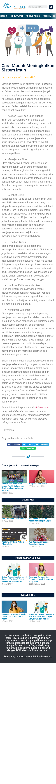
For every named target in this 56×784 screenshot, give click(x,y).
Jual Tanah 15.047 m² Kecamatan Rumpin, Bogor (40, 520)
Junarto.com (23, 656)
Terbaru (3, 16)
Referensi (9, 430)
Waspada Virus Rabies (38, 484)
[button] (14, 444)
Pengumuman (16, 16)
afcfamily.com (41, 407)
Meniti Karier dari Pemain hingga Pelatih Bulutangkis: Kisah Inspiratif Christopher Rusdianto (13, 487)
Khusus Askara (33, 16)
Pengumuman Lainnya (28, 557)
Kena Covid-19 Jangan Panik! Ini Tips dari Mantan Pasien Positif (14, 616)
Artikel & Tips (49, 16)
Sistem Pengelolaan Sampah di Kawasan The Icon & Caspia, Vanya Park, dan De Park (14, 579)
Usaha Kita (28, 499)
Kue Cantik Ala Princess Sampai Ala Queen (39, 543)
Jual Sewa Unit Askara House (14, 519)
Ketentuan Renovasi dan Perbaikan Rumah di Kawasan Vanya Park (41, 579)
